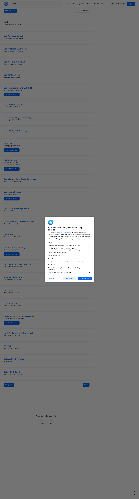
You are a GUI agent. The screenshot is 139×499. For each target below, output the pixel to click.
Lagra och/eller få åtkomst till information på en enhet (64, 245)
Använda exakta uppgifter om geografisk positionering (64, 259)
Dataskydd (51, 278)
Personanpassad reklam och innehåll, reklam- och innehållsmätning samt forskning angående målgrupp (64, 249)
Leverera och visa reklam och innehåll (59, 272)
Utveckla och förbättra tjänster (57, 252)
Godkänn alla (85, 278)
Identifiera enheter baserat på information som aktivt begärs (66, 262)
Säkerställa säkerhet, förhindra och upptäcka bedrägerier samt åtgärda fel (67, 268)
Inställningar (69, 278)
